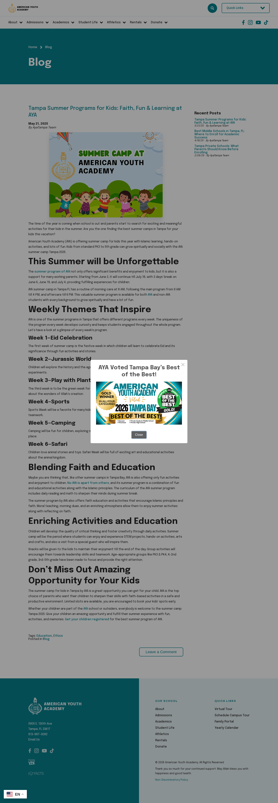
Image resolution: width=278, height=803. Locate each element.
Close (139, 434)
